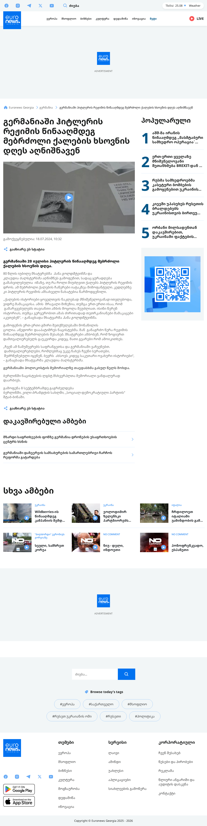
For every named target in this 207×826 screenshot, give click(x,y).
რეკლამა (166, 770)
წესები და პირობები (175, 762)
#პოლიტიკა (145, 716)
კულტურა (66, 779)
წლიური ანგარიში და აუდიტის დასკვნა (176, 781)
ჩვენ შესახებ (169, 753)
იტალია (177, 505)
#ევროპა (67, 704)
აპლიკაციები (119, 779)
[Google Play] (19, 789)
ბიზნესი (65, 770)
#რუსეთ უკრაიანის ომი (72, 716)
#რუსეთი (113, 716)
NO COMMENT (111, 534)
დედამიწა (66, 797)
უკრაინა (40, 505)
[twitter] (40, 5)
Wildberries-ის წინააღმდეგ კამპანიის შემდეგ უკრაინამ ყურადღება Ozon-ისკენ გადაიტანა (50, 516)
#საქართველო (101, 704)
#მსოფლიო (137, 704)
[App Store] (19, 801)
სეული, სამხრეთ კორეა (49, 547)
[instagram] (18, 5)
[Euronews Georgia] (12, 20)
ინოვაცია (66, 806)
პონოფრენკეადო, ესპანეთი (188, 547)
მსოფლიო (67, 762)
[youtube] (52, 5)
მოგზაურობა (69, 788)
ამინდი (114, 762)
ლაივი (113, 753)
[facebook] (6, 5)
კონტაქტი (166, 793)
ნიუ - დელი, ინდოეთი (113, 547)
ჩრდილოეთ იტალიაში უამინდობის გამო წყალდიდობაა (187, 516)
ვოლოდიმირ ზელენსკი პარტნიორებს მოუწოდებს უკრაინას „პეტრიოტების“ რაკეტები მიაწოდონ (117, 516)
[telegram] (29, 5)
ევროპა (64, 753)
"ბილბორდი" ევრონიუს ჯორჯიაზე (49, 536)
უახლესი (115, 770)
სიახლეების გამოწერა (127, 788)
